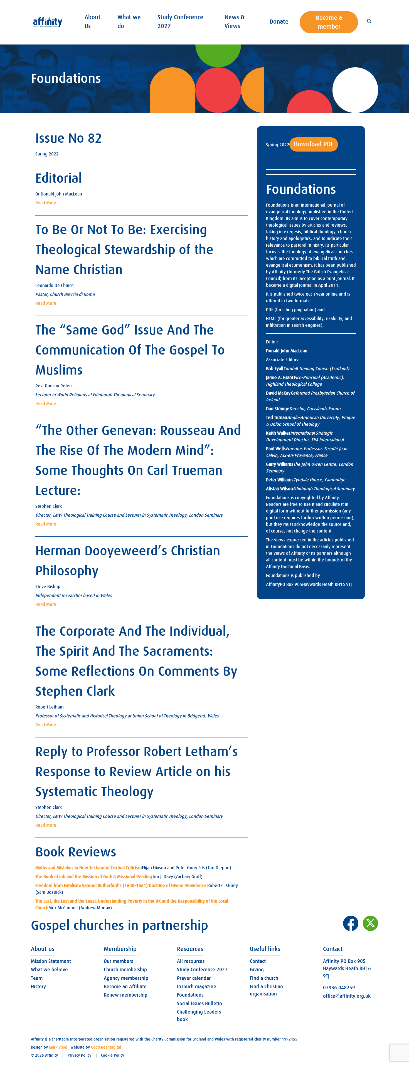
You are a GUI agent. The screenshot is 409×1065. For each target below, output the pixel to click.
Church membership (125, 969)
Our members (118, 961)
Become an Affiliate (125, 986)
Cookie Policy (112, 1055)
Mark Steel (58, 1047)
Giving (257, 969)
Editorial (58, 178)
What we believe (49, 969)
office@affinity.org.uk (347, 996)
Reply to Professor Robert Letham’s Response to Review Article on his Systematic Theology (136, 771)
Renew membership (125, 995)
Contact (258, 961)
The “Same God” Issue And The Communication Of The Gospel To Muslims (130, 350)
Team (37, 978)
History (38, 986)
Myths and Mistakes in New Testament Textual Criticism (88, 867)
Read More (45, 202)
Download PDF (314, 144)
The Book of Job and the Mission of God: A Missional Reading (93, 876)
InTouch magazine (196, 986)
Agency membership (126, 978)
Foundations (190, 995)
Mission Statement (51, 961)
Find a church (264, 978)
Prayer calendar (194, 978)
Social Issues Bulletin (199, 1003)
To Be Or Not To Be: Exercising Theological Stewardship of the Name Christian (124, 250)
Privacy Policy (79, 1055)
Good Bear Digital (106, 1047)
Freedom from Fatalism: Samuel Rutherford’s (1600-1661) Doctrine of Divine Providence (120, 885)
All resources (190, 961)
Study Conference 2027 (202, 969)
